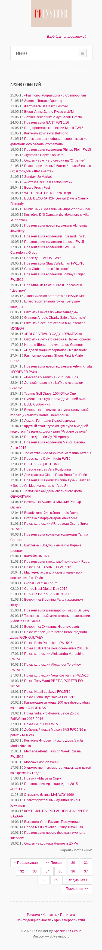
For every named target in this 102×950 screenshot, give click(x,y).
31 (86, 863)
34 (48, 871)
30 (73, 863)
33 (35, 871)
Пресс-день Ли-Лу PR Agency (46, 437)
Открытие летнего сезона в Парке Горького (57, 339)
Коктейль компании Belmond (46, 133)
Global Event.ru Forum (40, 583)
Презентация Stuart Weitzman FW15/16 (54, 263)
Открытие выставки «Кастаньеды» (51, 312)
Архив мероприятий (69, 920)
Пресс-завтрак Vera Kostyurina (47, 469)
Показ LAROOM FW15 (41, 724)
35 (60, 871)
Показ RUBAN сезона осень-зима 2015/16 (56, 648)
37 (86, 871)
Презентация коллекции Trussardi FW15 (55, 236)
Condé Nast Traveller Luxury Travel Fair (53, 827)
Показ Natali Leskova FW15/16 (47, 692)
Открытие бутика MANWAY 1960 (49, 795)
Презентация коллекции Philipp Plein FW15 (57, 150)
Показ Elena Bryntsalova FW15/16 (49, 697)
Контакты (50, 915)
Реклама (33, 915)
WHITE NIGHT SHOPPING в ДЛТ (48, 193)
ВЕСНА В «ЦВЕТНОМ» (42, 464)
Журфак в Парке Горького (44, 155)
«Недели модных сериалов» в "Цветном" (55, 350)
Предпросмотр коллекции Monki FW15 (54, 128)
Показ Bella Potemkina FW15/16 (48, 643)
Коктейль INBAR (36, 556)
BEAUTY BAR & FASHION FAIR (47, 594)
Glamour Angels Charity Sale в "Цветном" (55, 318)
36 (73, 871)
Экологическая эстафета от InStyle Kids (54, 296)
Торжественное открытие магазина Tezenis (57, 453)
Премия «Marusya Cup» (42, 778)
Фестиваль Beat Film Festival (46, 106)
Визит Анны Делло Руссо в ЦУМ (49, 112)
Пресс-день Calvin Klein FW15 (47, 458)
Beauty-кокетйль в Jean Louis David (51, 513)
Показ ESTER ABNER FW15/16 (47, 567)
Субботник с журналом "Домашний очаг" (55, 399)
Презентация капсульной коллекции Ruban (57, 561)
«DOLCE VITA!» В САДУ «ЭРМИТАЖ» (53, 334)
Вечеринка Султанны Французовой (51, 627)
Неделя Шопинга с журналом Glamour (53, 345)
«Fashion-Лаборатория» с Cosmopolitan (55, 95)
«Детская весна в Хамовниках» (48, 182)
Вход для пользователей (66, 36)
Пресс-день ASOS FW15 (42, 258)
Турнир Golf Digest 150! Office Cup (50, 393)
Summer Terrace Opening (43, 101)
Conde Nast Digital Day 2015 (45, 589)
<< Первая (54, 863)
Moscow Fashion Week (41, 762)
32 (22, 871)
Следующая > (77, 880)
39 (56, 880)
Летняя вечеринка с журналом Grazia (53, 117)
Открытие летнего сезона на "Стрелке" (54, 160)
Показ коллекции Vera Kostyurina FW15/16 (56, 675)
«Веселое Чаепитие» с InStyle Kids (51, 377)
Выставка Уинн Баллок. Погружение (52, 822)
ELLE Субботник (37, 404)
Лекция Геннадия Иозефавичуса (49, 421)
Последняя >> (77, 889)
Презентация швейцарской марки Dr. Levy (56, 610)
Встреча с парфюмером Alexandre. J (52, 518)
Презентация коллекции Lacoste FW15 (54, 242)
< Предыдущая (26, 863)
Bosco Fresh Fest (37, 187)
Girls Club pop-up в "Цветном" (46, 269)
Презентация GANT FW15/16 (46, 122)
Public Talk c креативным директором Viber (57, 209)
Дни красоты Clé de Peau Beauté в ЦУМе (55, 475)
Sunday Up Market (38, 177)
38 (43, 880)
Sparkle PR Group (67, 931)
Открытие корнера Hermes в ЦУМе (51, 843)
